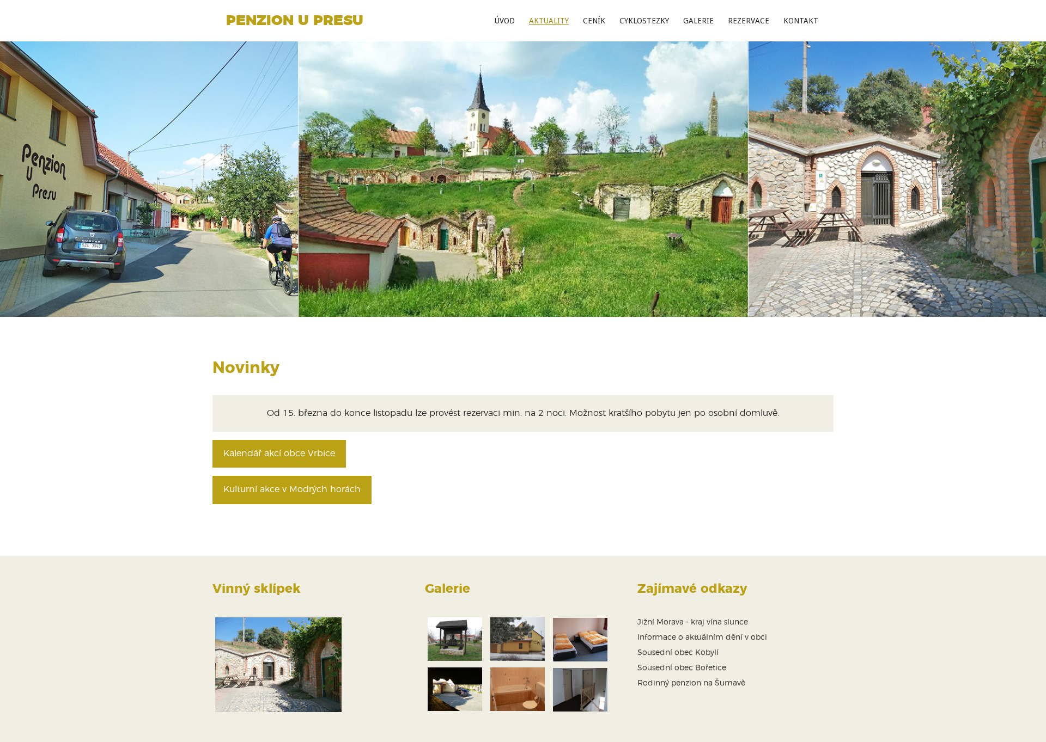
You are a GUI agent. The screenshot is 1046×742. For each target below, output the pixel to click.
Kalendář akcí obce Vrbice (279, 453)
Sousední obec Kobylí (678, 653)
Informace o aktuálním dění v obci (702, 637)
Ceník (594, 20)
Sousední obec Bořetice (681, 668)
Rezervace (748, 20)
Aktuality (549, 20)
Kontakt (800, 20)
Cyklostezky (644, 20)
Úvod (505, 20)
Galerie (698, 20)
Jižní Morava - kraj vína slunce (692, 622)
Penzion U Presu (294, 21)
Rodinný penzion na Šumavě (691, 683)
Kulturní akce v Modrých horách (292, 489)
